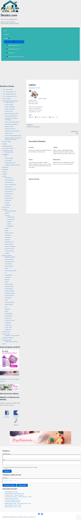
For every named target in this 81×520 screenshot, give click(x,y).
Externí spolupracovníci (13, 45)
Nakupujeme (5, 154)
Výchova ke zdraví (9, 248)
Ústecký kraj (8, 200)
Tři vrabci (15, 491)
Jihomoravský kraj (9, 180)
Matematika (8, 237)
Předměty (5, 209)
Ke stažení (6, 34)
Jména (6, 268)
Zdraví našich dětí (7, 340)
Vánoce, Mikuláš (9, 304)
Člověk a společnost (10, 107)
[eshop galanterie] (9, 368)
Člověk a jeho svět (9, 102)
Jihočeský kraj (8, 177)
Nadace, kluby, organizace (11, 341)
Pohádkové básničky (10, 293)
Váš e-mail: (5, 477)
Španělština (10, 226)
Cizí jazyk (7, 215)
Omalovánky (5, 169)
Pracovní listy (6, 207)
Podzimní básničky (9, 291)
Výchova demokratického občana (13, 135)
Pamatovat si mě (7, 469)
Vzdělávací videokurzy (8, 337)
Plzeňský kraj (8, 196)
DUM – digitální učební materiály (10, 100)
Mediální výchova (9, 126)
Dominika (7, 500)
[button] (9, 38)
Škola (6, 300)
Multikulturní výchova (10, 128)
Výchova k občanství (10, 246)
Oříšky (31, 159)
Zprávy (4, 343)
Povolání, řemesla (9, 295)
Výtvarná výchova (9, 251)
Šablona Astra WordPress (30, 517)
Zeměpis (7, 253)
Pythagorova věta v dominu (14, 505)
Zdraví (6, 311)
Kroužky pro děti (9, 152)
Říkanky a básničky (7, 255)
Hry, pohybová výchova (8, 148)
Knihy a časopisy (9, 158)
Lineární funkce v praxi (18, 493)
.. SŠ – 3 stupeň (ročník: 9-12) (10, 96)
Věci (6, 306)
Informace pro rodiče (8, 150)
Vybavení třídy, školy (10, 162)
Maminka (7, 279)
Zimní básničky (8, 313)
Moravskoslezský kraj (10, 189)
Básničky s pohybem (10, 257)
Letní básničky (8, 275)
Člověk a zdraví (9, 111)
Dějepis (7, 228)
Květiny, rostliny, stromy (10, 270)
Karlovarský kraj (9, 182)
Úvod (5, 30)
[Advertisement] (40, 70)
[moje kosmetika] (9, 390)
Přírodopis (7, 239)
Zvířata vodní (8, 329)
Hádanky (5, 143)
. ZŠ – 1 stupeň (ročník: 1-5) (9, 91)
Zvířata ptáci (8, 322)
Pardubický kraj (9, 193)
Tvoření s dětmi (6, 334)
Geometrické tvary (9, 261)
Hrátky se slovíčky (13, 498)
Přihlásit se (7, 471)
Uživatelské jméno (6, 453)
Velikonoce (7, 309)
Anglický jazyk (11, 217)
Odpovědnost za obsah (13, 49)
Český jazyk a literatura (10, 211)
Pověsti (4, 176)
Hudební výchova (9, 233)
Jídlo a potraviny (9, 266)
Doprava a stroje (9, 259)
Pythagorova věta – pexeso (14, 506)
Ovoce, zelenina (9, 284)
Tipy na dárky (8, 160)
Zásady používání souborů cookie (16, 56)
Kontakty (6, 38)
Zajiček (55, 147)
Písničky (4, 171)
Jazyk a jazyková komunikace (12, 122)
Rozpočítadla (8, 297)
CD (6, 156)
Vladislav (7, 495)
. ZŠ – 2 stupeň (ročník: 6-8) (9, 94)
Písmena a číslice (9, 286)
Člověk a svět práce (10, 109)
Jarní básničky (8, 263)
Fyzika (6, 230)
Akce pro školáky (7, 98)
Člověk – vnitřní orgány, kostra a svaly (22, 503)
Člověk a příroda (9, 104)
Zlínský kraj (8, 205)
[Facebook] (39, 514)
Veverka (31, 147)
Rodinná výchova (9, 242)
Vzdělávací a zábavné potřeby (12, 165)
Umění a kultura (9, 133)
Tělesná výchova (9, 244)
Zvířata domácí (8, 315)
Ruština (9, 223)
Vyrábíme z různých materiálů (12, 335)
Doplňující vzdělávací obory (11, 113)
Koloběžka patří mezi (15, 500)
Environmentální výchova (11, 116)
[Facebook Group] (42, 514)
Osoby (6, 282)
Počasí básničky (9, 288)
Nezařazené (5, 167)
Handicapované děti (7, 146)
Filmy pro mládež (7, 141)
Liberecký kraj (8, 186)
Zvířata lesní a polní (9, 320)
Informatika (8, 235)
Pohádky (5, 174)
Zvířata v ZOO (8, 327)
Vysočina (7, 202)
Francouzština (11, 219)
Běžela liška (56, 159)
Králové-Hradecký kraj (10, 184)
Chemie (7, 213)
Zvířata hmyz (8, 318)
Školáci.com (9, 15)
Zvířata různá (8, 325)
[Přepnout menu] (14, 41)
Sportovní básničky (9, 302)
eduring (7, 498)
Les (6, 272)
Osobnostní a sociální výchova (12, 131)
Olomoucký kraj (9, 191)
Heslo (4, 459)
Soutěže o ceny (6, 331)
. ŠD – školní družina (7, 89)
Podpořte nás (11, 52)
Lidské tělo (7, 277)
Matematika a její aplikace (11, 124)
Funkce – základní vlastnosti (16, 495)
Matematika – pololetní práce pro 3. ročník (21, 496)
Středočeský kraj (9, 198)
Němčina (10, 221)
